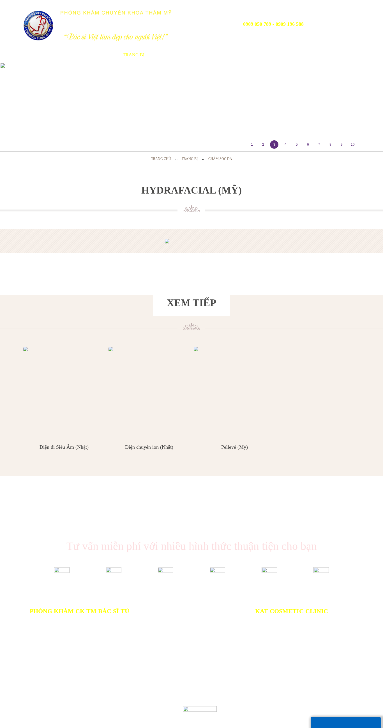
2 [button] (263, 144)
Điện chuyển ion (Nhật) (149, 447)
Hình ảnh (280, 54)
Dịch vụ (161, 54)
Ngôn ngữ (339, 22)
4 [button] (286, 144)
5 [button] (297, 144)
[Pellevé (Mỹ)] (234, 392)
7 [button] (319, 144)
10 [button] (353, 144)
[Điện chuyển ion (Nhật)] (149, 392)
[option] (191, 107)
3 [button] (274, 144)
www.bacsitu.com (112, 714)
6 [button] (308, 144)
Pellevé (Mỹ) (234, 447)
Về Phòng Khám (66, 54)
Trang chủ (33, 55)
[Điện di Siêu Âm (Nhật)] (64, 392)
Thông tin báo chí (238, 54)
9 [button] (342, 144)
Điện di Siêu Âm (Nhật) (64, 447)
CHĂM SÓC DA (220, 159)
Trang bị (133, 54)
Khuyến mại (194, 54)
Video (307, 54)
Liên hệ (331, 54)
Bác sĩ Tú (104, 54)
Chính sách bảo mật (149, 681)
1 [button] (252, 144)
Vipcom (50, 709)
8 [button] (330, 144)
